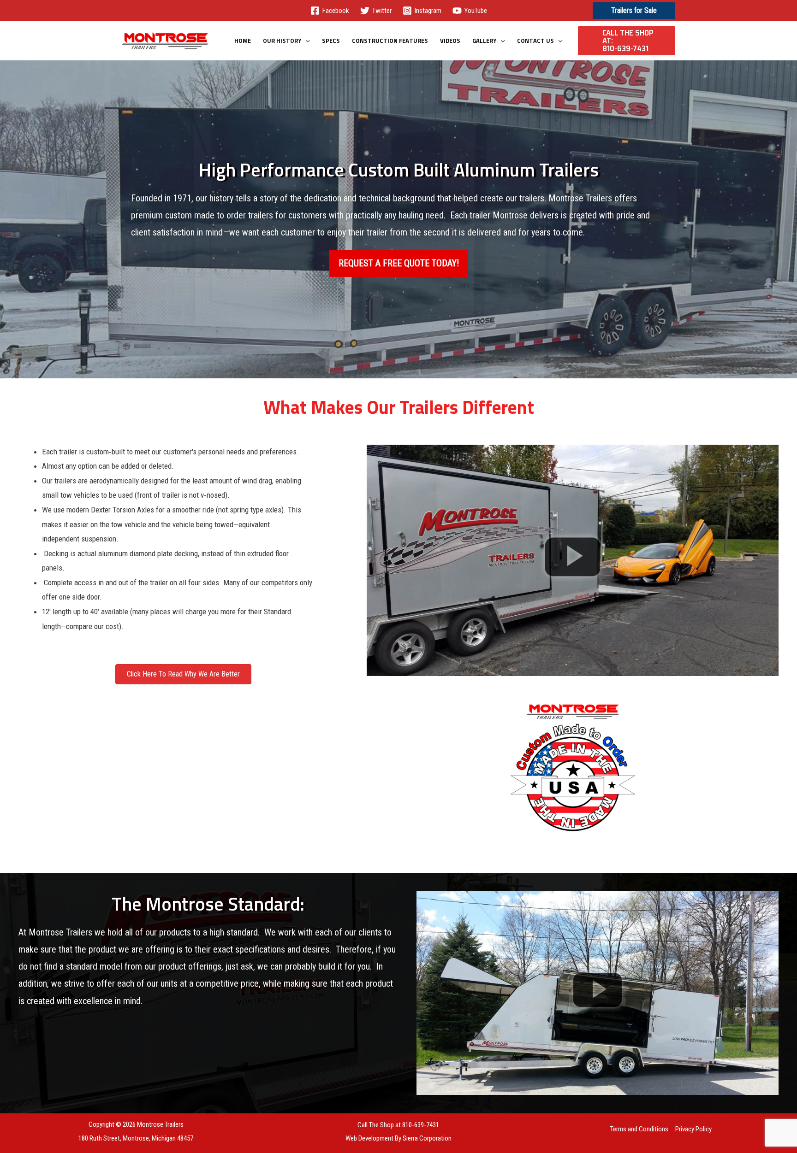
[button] (634, 10)
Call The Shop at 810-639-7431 (398, 1125)
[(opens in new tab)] (573, 560)
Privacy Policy (693, 1129)
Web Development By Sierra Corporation (398, 1138)
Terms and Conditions (639, 1129)
